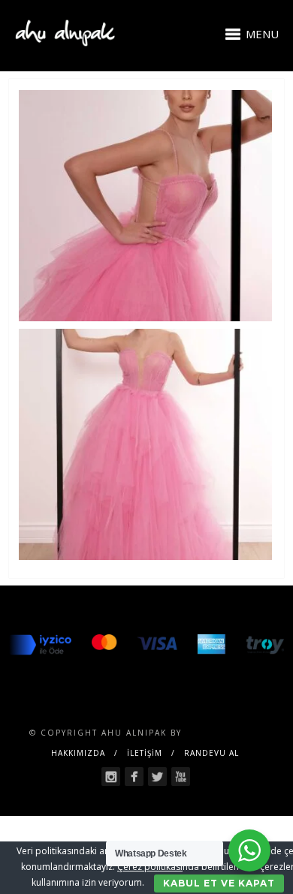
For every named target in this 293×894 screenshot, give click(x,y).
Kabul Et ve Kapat (219, 883)
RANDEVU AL (211, 753)
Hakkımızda (78, 753)
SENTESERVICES (225, 732)
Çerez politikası (150, 866)
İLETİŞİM (144, 753)
